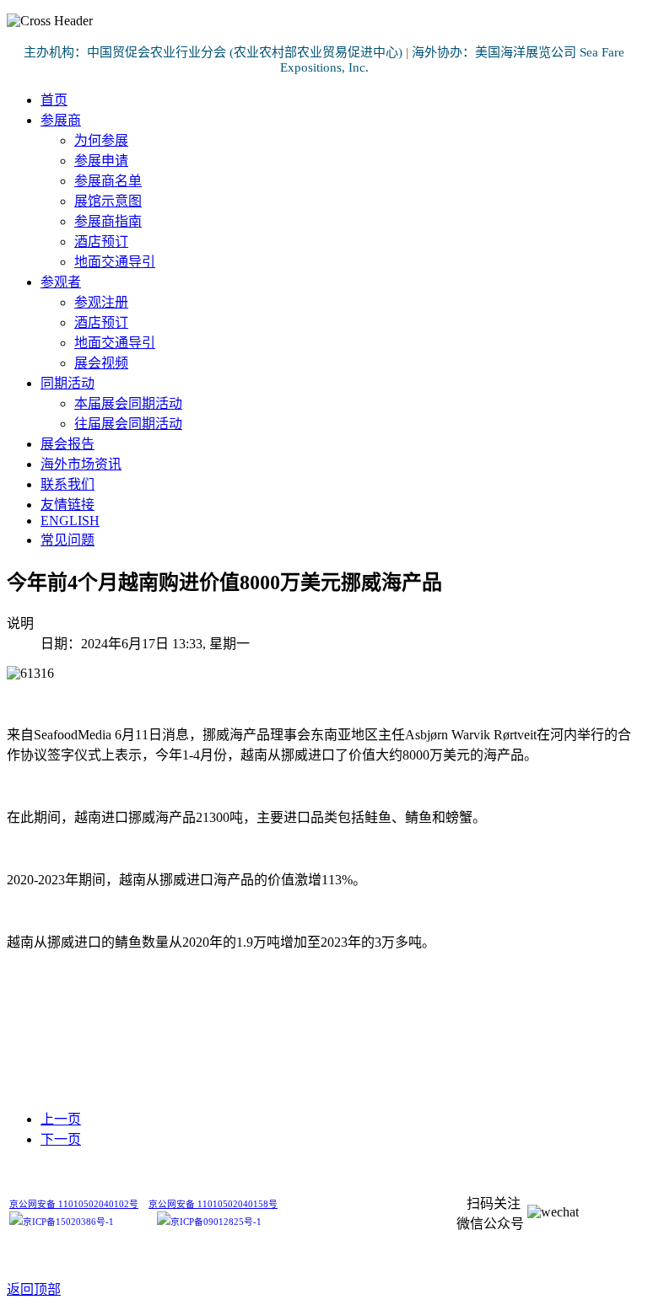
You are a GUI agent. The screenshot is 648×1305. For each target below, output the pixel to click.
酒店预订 (101, 241)
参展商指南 (108, 221)
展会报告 (67, 444)
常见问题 (67, 540)
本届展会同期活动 (128, 403)
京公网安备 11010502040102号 (73, 1204)
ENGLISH (70, 520)
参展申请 (101, 160)
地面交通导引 (114, 262)
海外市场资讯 (81, 464)
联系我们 (67, 484)
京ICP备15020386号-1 (68, 1222)
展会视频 (101, 363)
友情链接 (67, 504)
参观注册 (101, 302)
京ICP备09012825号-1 (216, 1222)
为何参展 (101, 140)
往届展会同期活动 (128, 423)
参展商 (60, 120)
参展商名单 (108, 181)
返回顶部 (34, 1289)
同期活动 (67, 383)
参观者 (60, 282)
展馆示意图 (108, 201)
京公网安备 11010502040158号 (213, 1204)
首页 (54, 100)
